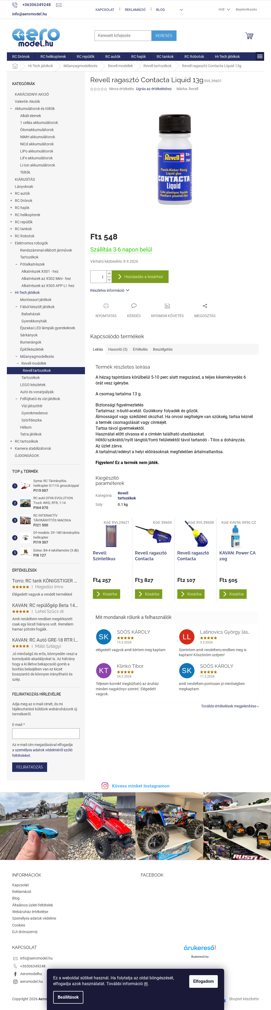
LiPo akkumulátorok (36, 151)
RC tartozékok (26, 441)
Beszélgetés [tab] (163, 349)
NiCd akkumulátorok (37, 144)
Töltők (25, 172)
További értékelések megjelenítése (228, 706)
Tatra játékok (31, 434)
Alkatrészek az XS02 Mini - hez (46, 278)
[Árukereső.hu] (200, 949)
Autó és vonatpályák (37, 392)
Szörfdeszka (31, 420)
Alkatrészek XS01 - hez (39, 271)
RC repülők (24, 222)
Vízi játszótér (32, 406)
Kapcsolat (105, 10)
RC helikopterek (27, 215)
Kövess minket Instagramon (141, 786)
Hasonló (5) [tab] (118, 349)
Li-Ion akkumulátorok (37, 165)
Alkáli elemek (30, 116)
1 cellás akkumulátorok (39, 123)
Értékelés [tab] (140, 349)
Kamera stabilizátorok (33, 448)
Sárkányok (29, 335)
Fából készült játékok (37, 307)
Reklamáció (135, 10)
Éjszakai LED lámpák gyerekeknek (47, 328)
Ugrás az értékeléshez (154, 89)
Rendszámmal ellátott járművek (46, 250)
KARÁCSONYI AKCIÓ (32, 94)
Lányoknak (24, 186)
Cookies (18, 925)
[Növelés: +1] (109, 274)
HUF (222, 9)
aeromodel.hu (31, 981)
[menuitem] (21, 56)
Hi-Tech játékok (27, 292)
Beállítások (68, 997)
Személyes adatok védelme (34, 918)
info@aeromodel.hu (36, 958)
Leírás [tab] (98, 349)
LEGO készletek (33, 385)
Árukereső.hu (200, 956)
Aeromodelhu (31, 974)
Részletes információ (107, 290)
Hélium (25, 427)
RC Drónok (23, 200)
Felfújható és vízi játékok (40, 399)
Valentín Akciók (27, 101)
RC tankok (23, 229)
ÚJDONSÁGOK (27, 455)
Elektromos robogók (31, 243)
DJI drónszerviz (25, 932)
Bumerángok (30, 342)
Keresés (164, 36)
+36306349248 (33, 966)
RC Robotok (24, 236)
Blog (160, 10)
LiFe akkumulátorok (36, 158)
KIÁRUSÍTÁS (25, 179)
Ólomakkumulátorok (37, 130)
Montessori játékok (35, 300)
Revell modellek (33, 363)
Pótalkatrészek (32, 264)
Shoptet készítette (244, 999)
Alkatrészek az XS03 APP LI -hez (47, 286)
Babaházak (30, 314)
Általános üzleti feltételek (32, 905)
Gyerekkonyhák (34, 321)
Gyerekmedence (34, 413)
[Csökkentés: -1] (109, 280)
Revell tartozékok (37, 370)
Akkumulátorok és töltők (35, 108)
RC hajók (22, 208)
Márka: (187, 89)
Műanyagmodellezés (37, 356)
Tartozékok (29, 257)
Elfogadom (203, 981)
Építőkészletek (32, 349)
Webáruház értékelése (30, 912)
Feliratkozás (29, 767)
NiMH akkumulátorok (37, 137)
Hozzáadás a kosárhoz (143, 277)
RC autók (22, 193)
